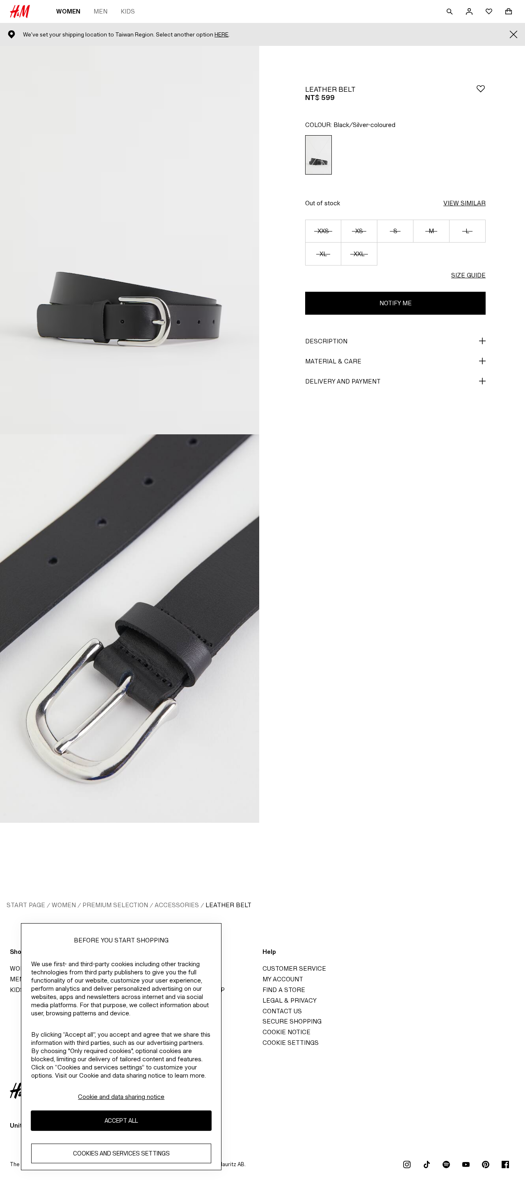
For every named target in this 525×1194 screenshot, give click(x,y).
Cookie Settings (290, 1042)
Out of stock (322, 203)
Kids (128, 11)
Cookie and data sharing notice (121, 1096)
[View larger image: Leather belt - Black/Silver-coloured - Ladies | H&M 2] (129, 628)
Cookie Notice (286, 1031)
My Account (282, 979)
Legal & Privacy (289, 1000)
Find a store (283, 989)
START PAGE (26, 904)
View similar (464, 203)
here (221, 35)
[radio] (318, 155)
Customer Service (294, 968)
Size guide (468, 275)
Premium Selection (115, 904)
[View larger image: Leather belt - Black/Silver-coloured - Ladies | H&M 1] (129, 240)
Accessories (177, 904)
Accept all (121, 1120)
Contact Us (282, 1011)
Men (100, 11)
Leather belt (228, 904)
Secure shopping (292, 1021)
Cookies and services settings (121, 1153)
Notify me (395, 303)
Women (68, 11)
